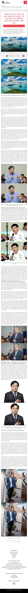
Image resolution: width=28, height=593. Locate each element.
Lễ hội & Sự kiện (14, 553)
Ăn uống (14, 554)
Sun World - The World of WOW (14, 563)
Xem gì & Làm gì (14, 552)
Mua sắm (14, 556)
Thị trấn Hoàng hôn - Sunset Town (14, 565)
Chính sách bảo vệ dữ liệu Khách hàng (14, 590)
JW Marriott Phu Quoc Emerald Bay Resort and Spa (14, 567)
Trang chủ (3, 5)
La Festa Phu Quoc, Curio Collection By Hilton (14, 566)
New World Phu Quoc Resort (14, 569)
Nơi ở (14, 557)
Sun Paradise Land (14, 562)
